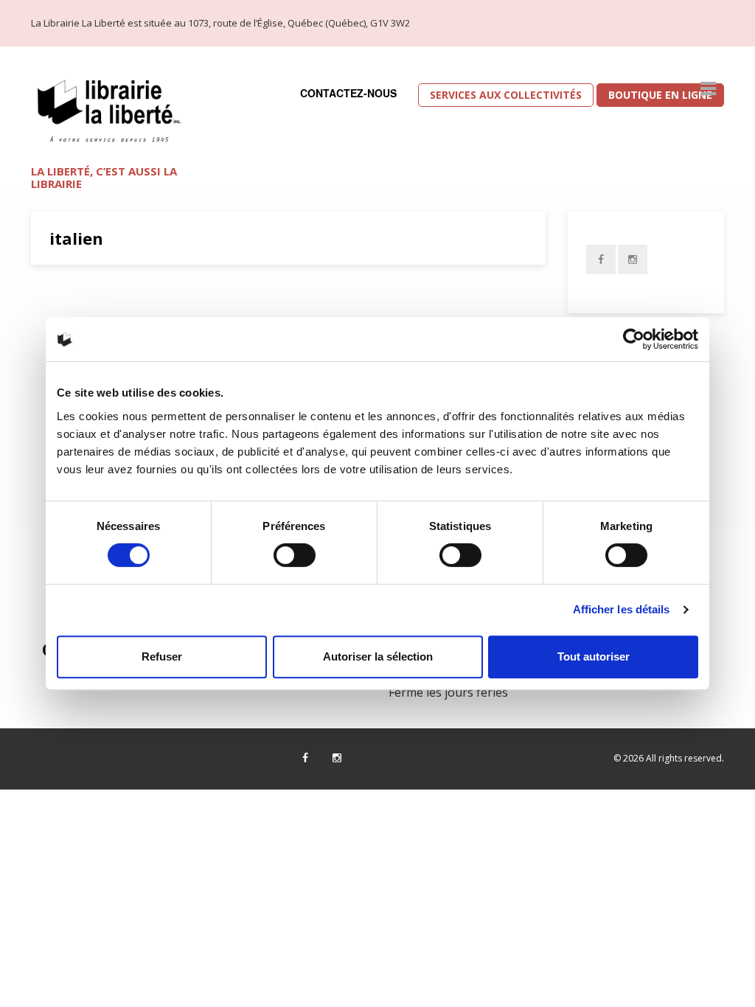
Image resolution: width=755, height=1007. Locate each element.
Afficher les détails (621, 609)
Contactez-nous (348, 93)
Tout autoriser (593, 656)
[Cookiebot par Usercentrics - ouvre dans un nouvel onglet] (633, 339)
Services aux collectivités (506, 95)
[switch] (295, 555)
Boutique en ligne (660, 95)
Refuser (162, 656)
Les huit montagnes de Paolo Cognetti (205, 310)
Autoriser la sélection (378, 656)
